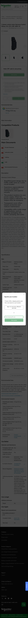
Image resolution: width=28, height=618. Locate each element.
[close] (24, 294)
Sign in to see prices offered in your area (14, 307)
